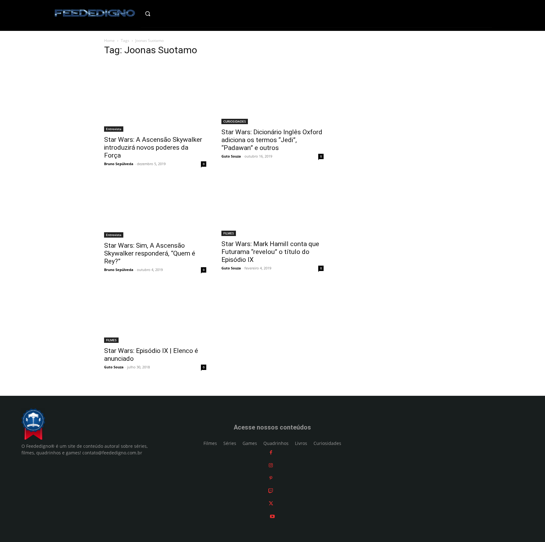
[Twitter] (271, 503)
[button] (161, 13)
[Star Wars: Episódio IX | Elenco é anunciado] (155, 314)
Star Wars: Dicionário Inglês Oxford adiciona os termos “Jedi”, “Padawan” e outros (271, 140)
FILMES (228, 233)
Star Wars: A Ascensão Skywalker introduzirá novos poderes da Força (153, 147)
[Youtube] (272, 516)
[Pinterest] (270, 478)
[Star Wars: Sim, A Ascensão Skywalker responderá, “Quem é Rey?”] (155, 208)
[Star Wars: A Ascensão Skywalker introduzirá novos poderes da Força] (155, 97)
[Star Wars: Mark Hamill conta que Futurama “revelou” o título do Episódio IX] (272, 208)
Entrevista (113, 129)
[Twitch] (270, 490)
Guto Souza (231, 156)
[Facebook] (271, 452)
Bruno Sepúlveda (118, 163)
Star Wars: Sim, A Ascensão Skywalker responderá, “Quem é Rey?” (149, 253)
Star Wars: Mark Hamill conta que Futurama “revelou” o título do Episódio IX (270, 251)
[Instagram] (271, 465)
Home (109, 40)
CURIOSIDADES (234, 121)
